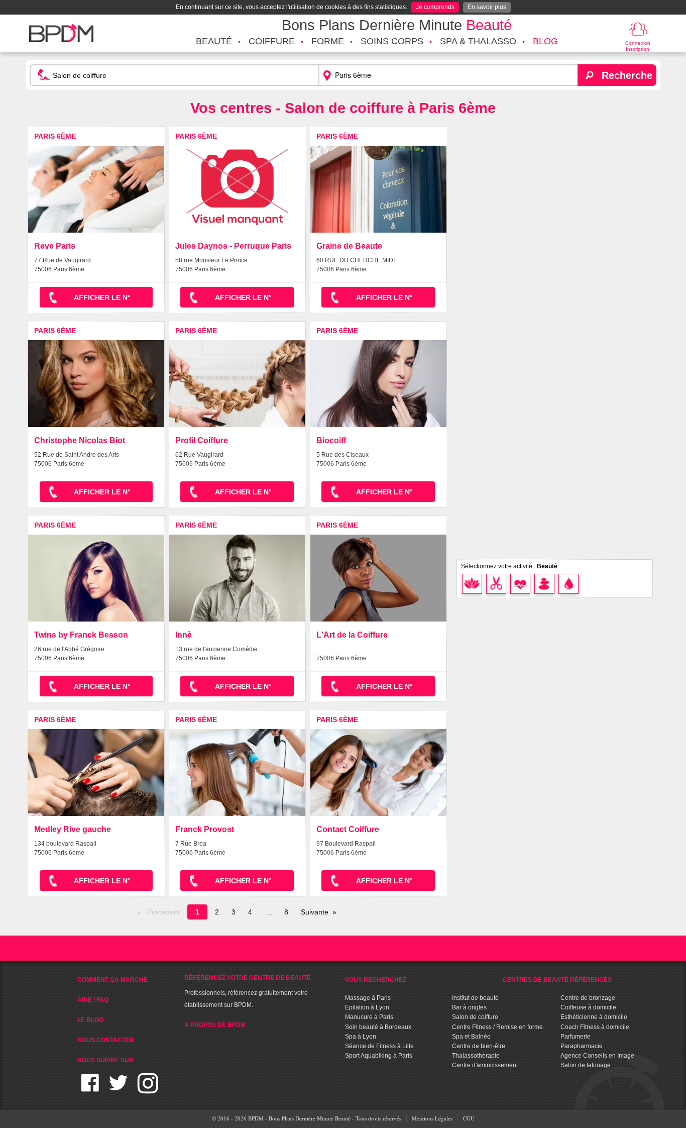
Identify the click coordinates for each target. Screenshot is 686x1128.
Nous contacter (105, 1040)
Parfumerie (575, 1036)
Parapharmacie (581, 1046)
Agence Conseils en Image (597, 1055)
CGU (469, 1118)
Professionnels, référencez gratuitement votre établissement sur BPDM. (247, 991)
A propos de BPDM (215, 1025)
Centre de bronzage (587, 997)
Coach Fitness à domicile (594, 1027)
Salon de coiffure (475, 1016)
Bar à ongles (469, 1007)
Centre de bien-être (478, 1046)
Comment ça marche (112, 979)
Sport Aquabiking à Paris (378, 1055)
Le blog (90, 1019)
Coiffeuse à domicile (588, 1007)
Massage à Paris (368, 997)
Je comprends (435, 7)
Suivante (314, 912)
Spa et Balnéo (471, 1036)
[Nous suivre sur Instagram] (148, 1089)
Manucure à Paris (369, 1016)
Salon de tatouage (585, 1065)
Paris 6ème (55, 136)
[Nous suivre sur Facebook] (90, 1089)
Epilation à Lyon (367, 1007)
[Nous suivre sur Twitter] (118, 1089)
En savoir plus (487, 7)
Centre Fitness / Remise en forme (497, 1027)
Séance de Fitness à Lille (379, 1046)
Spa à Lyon (360, 1036)
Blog (545, 41)
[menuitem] (214, 41)
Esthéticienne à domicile (593, 1016)
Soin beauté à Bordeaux (378, 1027)
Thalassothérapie (476, 1055)
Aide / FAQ (92, 999)
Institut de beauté (475, 997)
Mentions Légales (432, 1118)
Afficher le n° (102, 297)
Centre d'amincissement (485, 1065)
